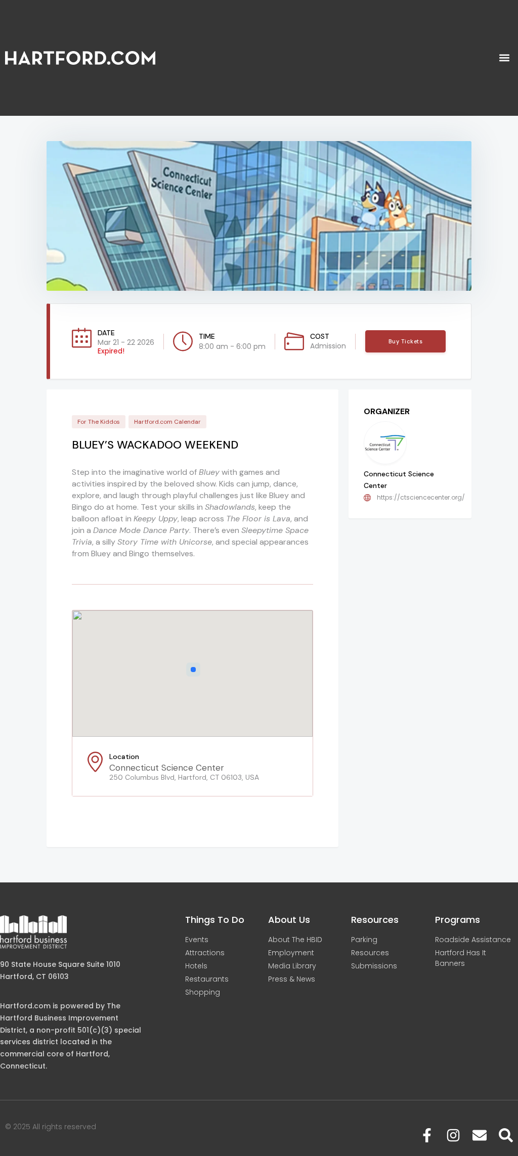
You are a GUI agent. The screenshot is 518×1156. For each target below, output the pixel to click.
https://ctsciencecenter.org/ (421, 497)
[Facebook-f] (427, 1135)
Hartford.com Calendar (167, 422)
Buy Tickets (405, 341)
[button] (504, 58)
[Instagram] (453, 1135)
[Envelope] (479, 1135)
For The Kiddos (98, 422)
